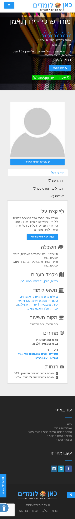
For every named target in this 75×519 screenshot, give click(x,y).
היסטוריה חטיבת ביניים (45, 300)
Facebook (68, 469)
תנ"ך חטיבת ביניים (38, 308)
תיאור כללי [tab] (57, 173)
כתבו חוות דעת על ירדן (42, 237)
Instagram (54, 469)
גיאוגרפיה (25, 296)
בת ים (54, 281)
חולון (46, 281)
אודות (55, 510)
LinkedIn (61, 469)
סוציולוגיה (22, 304)
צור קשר (23, 510)
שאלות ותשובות (63, 428)
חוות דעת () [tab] (56, 180)
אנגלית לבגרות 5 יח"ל (45, 296)
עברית (54, 308)
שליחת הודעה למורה (36, 161)
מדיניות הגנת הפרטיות (59, 436)
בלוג (69, 424)
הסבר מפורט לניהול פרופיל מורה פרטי (50, 432)
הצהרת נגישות (64, 440)
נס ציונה (37, 281)
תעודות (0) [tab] (57, 196)
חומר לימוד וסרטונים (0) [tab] (48, 188)
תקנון (35, 510)
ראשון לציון (26, 281)
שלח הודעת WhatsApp (50, 78)
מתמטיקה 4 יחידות (40, 304)
